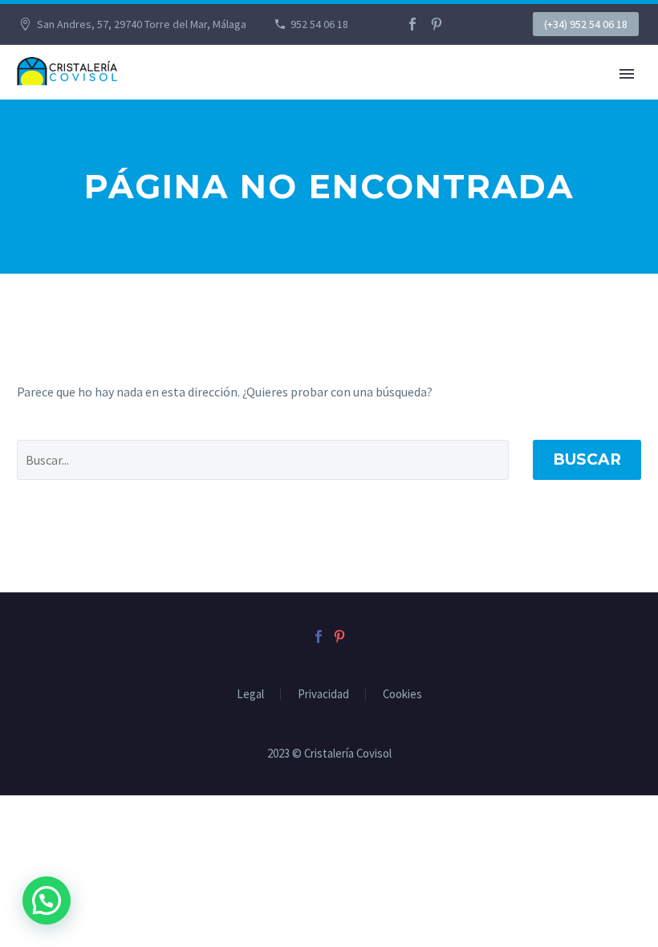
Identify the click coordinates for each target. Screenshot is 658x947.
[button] (46, 900)
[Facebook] (412, 24)
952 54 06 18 (319, 24)
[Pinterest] (436, 24)
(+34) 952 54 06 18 (586, 24)
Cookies (402, 695)
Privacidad (323, 695)
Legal (250, 695)
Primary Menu (626, 74)
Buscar (587, 459)
